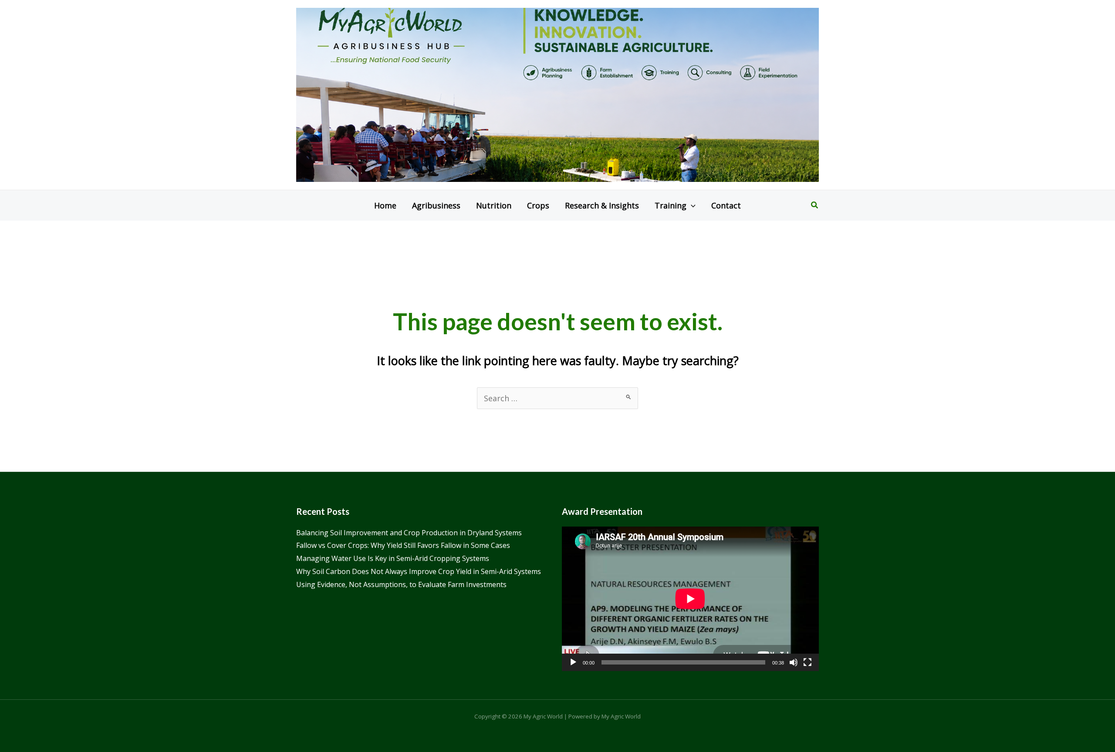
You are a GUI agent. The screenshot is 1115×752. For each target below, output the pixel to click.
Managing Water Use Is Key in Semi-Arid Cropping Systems (392, 558)
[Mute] (793, 662)
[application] (690, 599)
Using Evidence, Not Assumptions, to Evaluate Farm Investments (401, 584)
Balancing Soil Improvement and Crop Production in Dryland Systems (409, 532)
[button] (691, 205)
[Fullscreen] (807, 662)
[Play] (573, 662)
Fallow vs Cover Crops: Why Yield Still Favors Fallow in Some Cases (403, 545)
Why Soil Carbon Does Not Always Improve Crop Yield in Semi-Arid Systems (418, 571)
